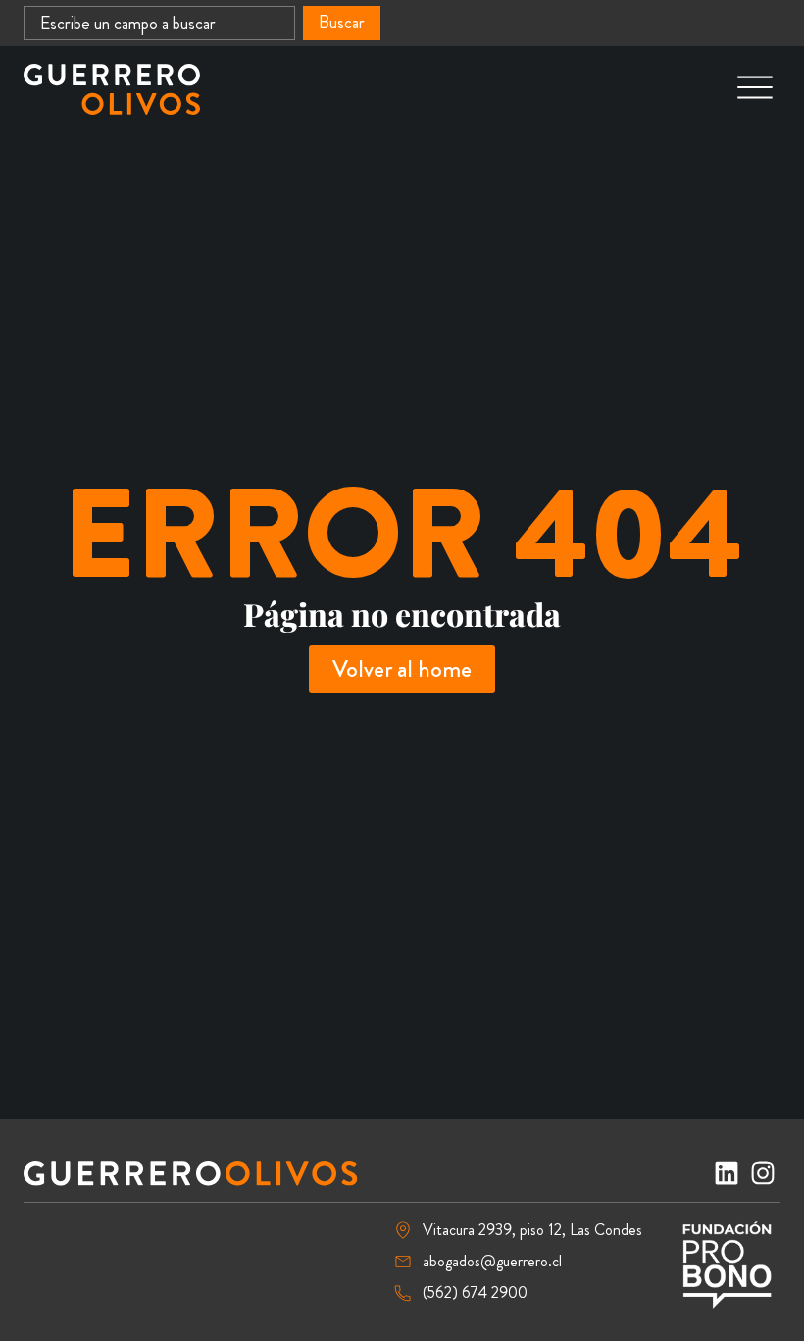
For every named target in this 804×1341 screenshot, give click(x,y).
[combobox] (159, 23)
